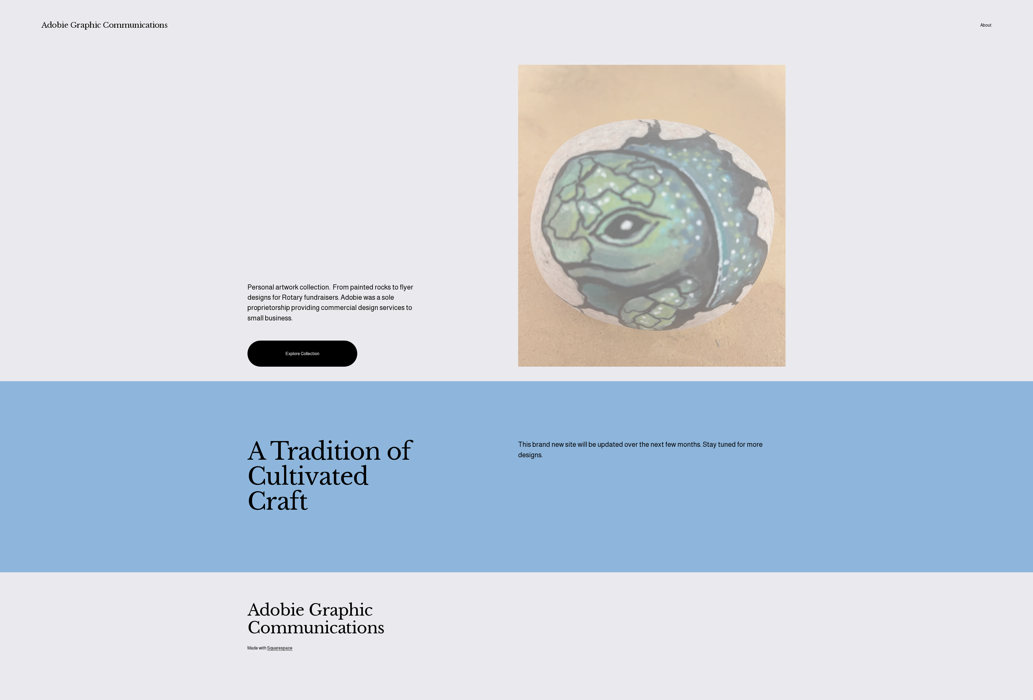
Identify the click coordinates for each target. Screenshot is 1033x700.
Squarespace (279, 648)
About (986, 25)
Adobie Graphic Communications (104, 25)
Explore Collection (302, 353)
